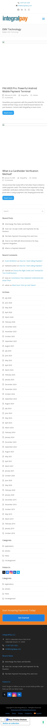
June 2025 (8, 356)
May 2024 (8, 418)
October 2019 (10, 509)
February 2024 (10, 432)
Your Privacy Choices (18, 719)
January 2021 (9, 471)
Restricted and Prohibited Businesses (23, 710)
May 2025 (8, 360)
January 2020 (9, 495)
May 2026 (8, 308)
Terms (14, 713)
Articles (35, 95)
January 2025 (9, 380)
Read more (8, 113)
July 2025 (8, 351)
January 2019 (9, 528)
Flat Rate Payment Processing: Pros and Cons (21, 236)
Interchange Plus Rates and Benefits (18, 224)
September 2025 (11, 341)
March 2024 (9, 428)
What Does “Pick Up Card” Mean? (24, 285)
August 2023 (9, 452)
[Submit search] (42, 211)
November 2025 (11, 331)
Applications (9, 546)
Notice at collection (11, 723)
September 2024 (11, 399)
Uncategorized (10, 560)
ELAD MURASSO (11, 261)
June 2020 (8, 480)
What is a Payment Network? (15, 248)
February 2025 (10, 375)
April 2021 (8, 461)
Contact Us (28, 713)
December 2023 (10, 442)
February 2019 (10, 524)
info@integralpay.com (25, 6)
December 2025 (10, 327)
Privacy (20, 713)
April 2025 (8, 365)
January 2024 (9, 437)
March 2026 (9, 317)
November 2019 (11, 504)
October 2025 (10, 336)
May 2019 (8, 514)
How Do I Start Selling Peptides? (31, 261)
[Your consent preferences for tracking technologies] (43, 722)
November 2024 (11, 389)
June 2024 (8, 413)
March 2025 (9, 370)
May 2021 (8, 456)
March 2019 (9, 519)
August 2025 (9, 346)
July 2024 (8, 408)
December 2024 (10, 384)
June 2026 (8, 303)
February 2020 (10, 490)
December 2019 (10, 500)
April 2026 (8, 312)
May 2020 (8, 485)
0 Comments (9, 98)
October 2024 (10, 394)
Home (4, 32)
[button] (43, 19)
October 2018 (10, 533)
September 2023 (11, 447)
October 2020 (10, 476)
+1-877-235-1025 (24, 3)
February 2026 (10, 322)
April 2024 (8, 423)
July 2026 (8, 298)
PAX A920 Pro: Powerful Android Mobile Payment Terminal (19, 90)
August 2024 (9, 404)
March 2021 (9, 466)
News (7, 556)
